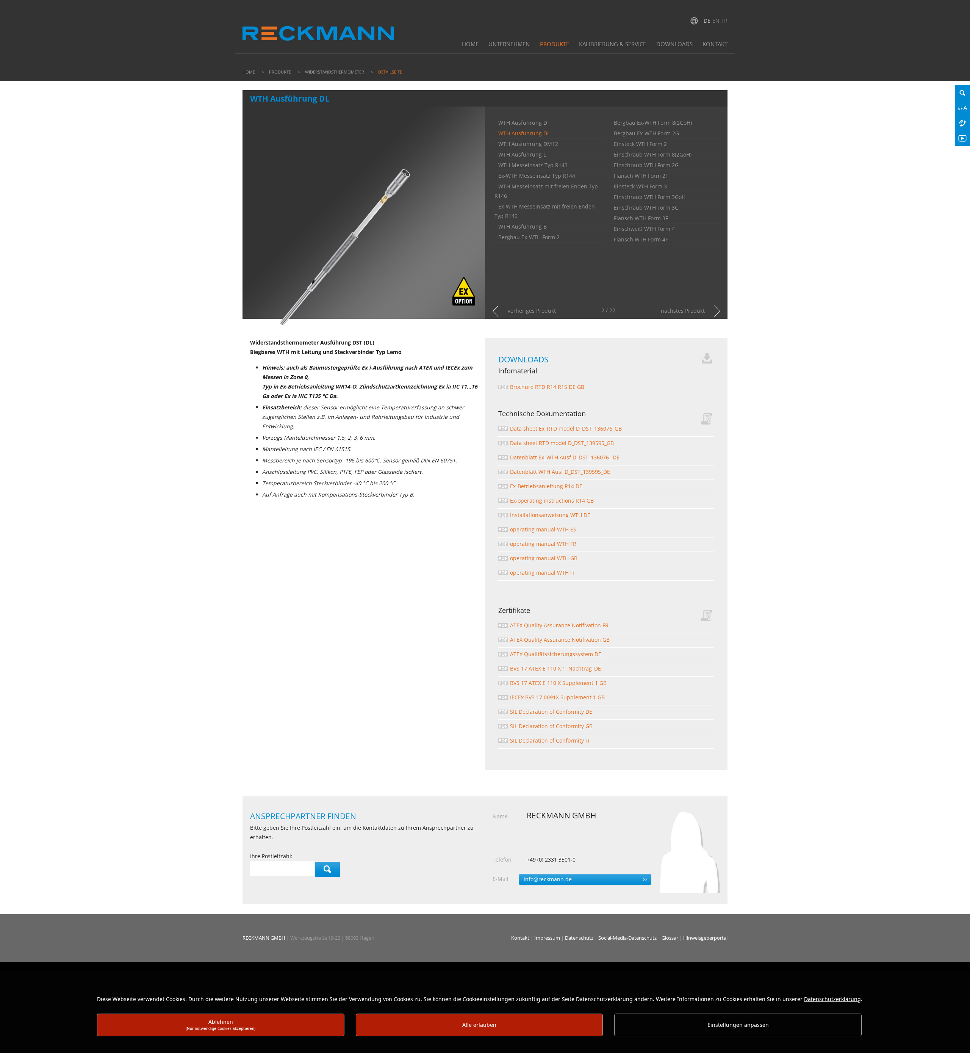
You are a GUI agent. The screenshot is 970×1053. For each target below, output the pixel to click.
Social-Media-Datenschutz (628, 937)
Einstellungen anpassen (738, 1024)
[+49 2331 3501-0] (962, 123)
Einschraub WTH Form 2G (646, 165)
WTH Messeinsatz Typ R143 (533, 165)
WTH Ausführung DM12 (528, 143)
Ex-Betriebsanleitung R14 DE (546, 486)
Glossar (670, 937)
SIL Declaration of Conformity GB (551, 726)
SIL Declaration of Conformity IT (550, 740)
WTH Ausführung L (522, 154)
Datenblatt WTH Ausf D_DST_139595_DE (560, 471)
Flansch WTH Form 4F (641, 239)
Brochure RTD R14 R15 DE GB (547, 386)
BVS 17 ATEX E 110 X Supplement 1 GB (558, 682)
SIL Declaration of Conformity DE (551, 711)
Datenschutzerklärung (832, 999)
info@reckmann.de (548, 879)
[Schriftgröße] (962, 108)
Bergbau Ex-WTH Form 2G (646, 133)
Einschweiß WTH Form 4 (644, 228)
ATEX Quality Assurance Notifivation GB (560, 639)
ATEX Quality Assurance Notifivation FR (559, 625)
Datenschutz (580, 937)
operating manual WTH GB (543, 558)
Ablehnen (220, 1024)
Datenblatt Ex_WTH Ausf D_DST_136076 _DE (565, 457)
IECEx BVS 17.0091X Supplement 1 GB (557, 697)
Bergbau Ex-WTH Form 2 (529, 237)
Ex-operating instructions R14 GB (552, 500)
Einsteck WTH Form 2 (640, 143)
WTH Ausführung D (522, 122)
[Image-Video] (962, 138)
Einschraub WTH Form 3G (646, 207)
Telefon (502, 859)
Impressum (547, 937)
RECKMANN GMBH (263, 937)
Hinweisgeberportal (705, 937)
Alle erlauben (479, 1024)
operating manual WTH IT (542, 572)
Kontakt (520, 937)
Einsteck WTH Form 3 (640, 186)
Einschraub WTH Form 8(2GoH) (653, 154)
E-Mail (500, 879)
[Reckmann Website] (318, 26)
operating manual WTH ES (543, 529)
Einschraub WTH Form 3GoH (649, 197)
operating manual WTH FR (543, 543)
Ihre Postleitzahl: (271, 856)
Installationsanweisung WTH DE (550, 515)
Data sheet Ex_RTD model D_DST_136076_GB (566, 428)
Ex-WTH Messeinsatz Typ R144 (536, 175)
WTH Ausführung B (522, 226)
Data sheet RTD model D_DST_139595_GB (562, 443)
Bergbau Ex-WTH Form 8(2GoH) (653, 122)
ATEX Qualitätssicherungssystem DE (555, 654)
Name (500, 816)
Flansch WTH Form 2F (641, 175)
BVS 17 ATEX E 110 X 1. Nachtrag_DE (555, 668)
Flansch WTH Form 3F (641, 218)
